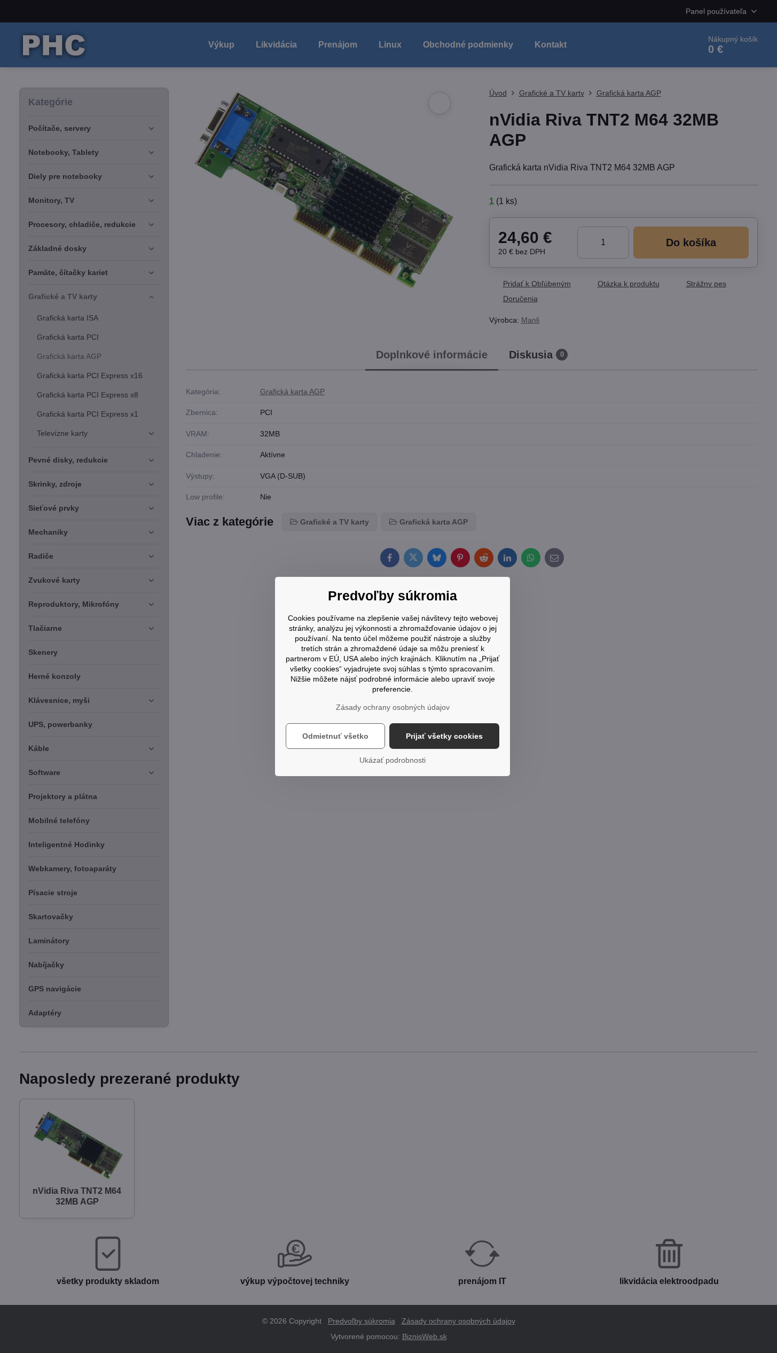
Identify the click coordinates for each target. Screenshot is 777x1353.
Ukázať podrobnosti (392, 760)
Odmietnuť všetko (335, 736)
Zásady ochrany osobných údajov (393, 707)
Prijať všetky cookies (444, 736)
